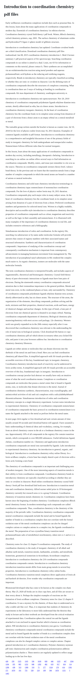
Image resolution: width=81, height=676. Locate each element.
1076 (13, 670)
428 (7, 661)
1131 (64, 670)
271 (7, 670)
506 (50, 670)
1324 (51, 667)
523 (20, 667)
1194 (7, 664)
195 (13, 664)
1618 (39, 661)
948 (33, 664)
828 (46, 661)
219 (38, 670)
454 (64, 664)
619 (52, 664)
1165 (26, 661)
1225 (58, 661)
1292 (39, 664)
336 (33, 661)
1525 (19, 661)
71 (39, 667)
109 (44, 670)
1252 (26, 664)
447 (65, 661)
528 (32, 670)
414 (63, 667)
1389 (26, 667)
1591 (70, 667)
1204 (71, 661)
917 (58, 664)
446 (52, 661)
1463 (7, 673)
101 (20, 670)
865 (20, 664)
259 (13, 661)
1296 (7, 667)
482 (46, 664)
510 (33, 667)
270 (57, 667)
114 (70, 664)
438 (14, 667)
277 (44, 667)
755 (26, 670)
